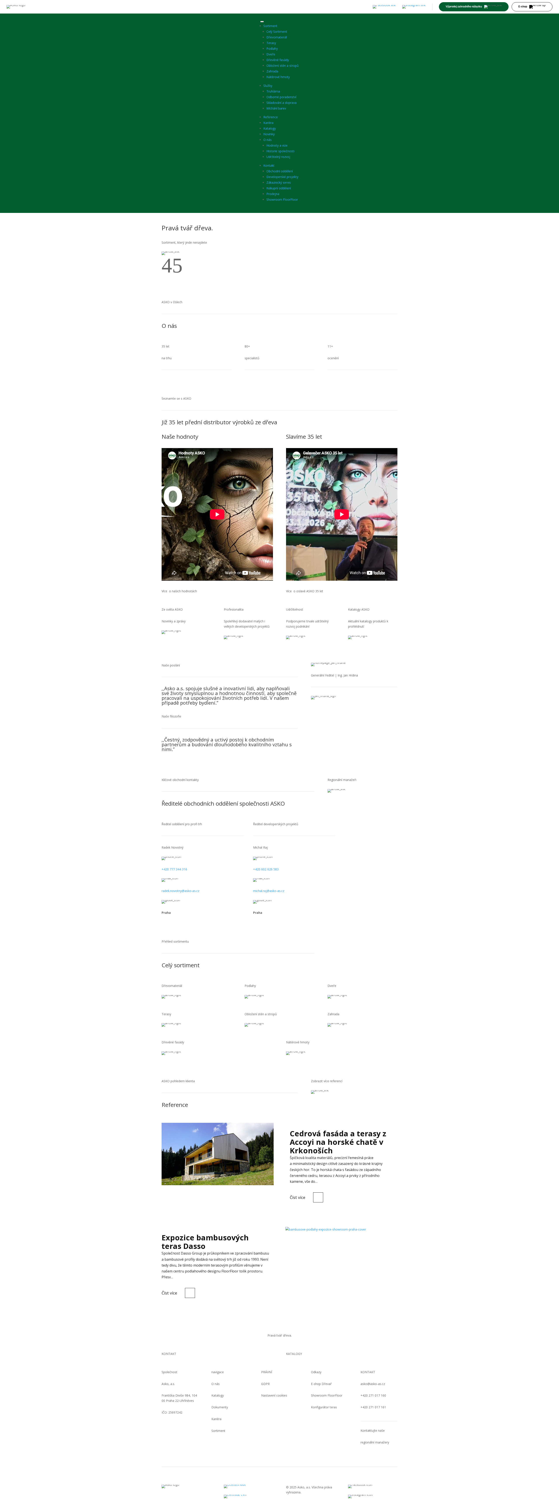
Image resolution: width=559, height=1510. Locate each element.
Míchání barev (276, 108)
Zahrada (272, 71)
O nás (267, 140)
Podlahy (272, 48)
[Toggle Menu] (262, 21)
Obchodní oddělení (279, 171)
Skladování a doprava (281, 103)
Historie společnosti (280, 151)
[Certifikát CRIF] (248, 1496)
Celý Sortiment (276, 31)
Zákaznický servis (278, 182)
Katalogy (269, 128)
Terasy (271, 43)
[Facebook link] (384, 7)
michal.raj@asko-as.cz (268, 891)
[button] (167, 271)
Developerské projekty (282, 177)
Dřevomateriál (276, 37)
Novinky (269, 134)
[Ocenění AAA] (248, 1486)
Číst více (297, 1197)
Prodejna (272, 194)
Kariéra (268, 123)
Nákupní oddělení (278, 188)
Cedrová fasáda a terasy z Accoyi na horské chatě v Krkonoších (338, 1142)
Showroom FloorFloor (282, 199)
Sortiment (270, 26)
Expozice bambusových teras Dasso (205, 1242)
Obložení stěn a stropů (282, 65)
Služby (267, 86)
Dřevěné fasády (277, 60)
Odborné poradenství (281, 97)
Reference (270, 117)
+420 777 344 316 (174, 869)
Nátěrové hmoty (278, 77)
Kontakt (268, 165)
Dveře (270, 54)
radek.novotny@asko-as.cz (180, 891)
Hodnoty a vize (277, 145)
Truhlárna (273, 91)
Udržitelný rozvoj (278, 157)
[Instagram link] (414, 7)
